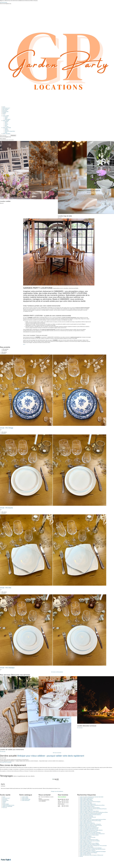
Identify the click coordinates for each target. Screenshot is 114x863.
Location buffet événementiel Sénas (86, 815)
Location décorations (6, 133)
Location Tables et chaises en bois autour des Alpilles (90, 840)
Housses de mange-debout (10, 131)
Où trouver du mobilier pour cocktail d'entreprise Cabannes (91, 813)
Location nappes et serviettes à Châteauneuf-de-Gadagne (90, 848)
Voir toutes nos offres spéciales (57, 671)
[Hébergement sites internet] (6, 861)
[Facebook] (107, 860)
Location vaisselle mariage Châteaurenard (87, 804)
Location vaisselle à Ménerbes (85, 853)
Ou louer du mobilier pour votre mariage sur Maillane (89, 844)
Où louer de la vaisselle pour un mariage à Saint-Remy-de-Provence (92, 849)
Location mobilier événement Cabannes (87, 823)
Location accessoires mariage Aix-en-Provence (88, 831)
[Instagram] (109, 860)
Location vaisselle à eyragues (85, 838)
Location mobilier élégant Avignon (86, 799)
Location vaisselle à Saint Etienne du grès (87, 837)
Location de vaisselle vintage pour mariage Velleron (89, 811)
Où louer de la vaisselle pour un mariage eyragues (89, 834)
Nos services (4, 110)
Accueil (3, 106)
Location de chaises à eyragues (85, 836)
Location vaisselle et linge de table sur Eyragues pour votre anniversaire (93, 845)
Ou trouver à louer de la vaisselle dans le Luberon (89, 839)
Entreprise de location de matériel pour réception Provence (91, 825)
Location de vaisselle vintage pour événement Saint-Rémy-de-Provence (93, 808)
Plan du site (4, 807)
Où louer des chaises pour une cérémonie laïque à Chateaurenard (92, 833)
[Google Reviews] (111, 860)
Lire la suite (2, 762)
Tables (6, 118)
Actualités (4, 112)
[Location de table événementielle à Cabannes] (58, 251)
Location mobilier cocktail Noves (86, 821)
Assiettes (6, 121)
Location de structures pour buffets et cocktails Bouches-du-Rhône (92, 805)
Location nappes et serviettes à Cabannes (87, 850)
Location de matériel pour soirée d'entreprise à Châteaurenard (91, 855)
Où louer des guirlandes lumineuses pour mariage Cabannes (91, 830)
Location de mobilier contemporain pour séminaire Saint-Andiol (91, 796)
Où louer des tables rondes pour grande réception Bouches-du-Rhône (93, 819)
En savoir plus (2, 751)
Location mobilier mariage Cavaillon (86, 810)
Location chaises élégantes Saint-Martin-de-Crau (89, 829)
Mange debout (7, 119)
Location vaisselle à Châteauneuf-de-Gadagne (88, 852)
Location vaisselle (5, 120)
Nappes (6, 128)
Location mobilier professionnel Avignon (87, 806)
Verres (6, 122)
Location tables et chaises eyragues (86, 846)
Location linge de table (6, 127)
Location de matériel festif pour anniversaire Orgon (89, 827)
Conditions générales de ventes (8, 805)
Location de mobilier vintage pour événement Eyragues (90, 801)
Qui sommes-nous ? (6, 108)
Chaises (6, 116)
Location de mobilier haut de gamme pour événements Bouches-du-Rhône (94, 812)
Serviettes (6, 130)
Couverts (6, 124)
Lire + (24, 344)
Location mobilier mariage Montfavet (86, 798)
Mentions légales (5, 804)
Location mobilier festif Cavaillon (86, 818)
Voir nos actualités (8, 762)
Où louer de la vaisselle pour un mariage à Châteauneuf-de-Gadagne (93, 851)
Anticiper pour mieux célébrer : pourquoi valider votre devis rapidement (50, 755)
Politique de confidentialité (7, 806)
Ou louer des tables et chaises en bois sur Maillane (89, 843)
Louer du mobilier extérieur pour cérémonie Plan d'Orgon (90, 820)
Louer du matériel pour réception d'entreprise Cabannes (90, 814)
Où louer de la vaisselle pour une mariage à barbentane (90, 832)
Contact (3, 114)
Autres (6, 125)
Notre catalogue (5, 109)
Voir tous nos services (57, 752)
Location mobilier (5, 115)
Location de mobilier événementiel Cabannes (88, 826)
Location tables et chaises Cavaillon (86, 800)
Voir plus (81, 856)
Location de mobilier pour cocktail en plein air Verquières (90, 824)
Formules (6, 126)
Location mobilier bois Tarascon (85, 842)
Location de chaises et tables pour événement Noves (90, 807)
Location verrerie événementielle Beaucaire (88, 817)
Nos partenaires (5, 111)
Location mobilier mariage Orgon (86, 802)
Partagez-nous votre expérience (57, 791)
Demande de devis (3, 2)
